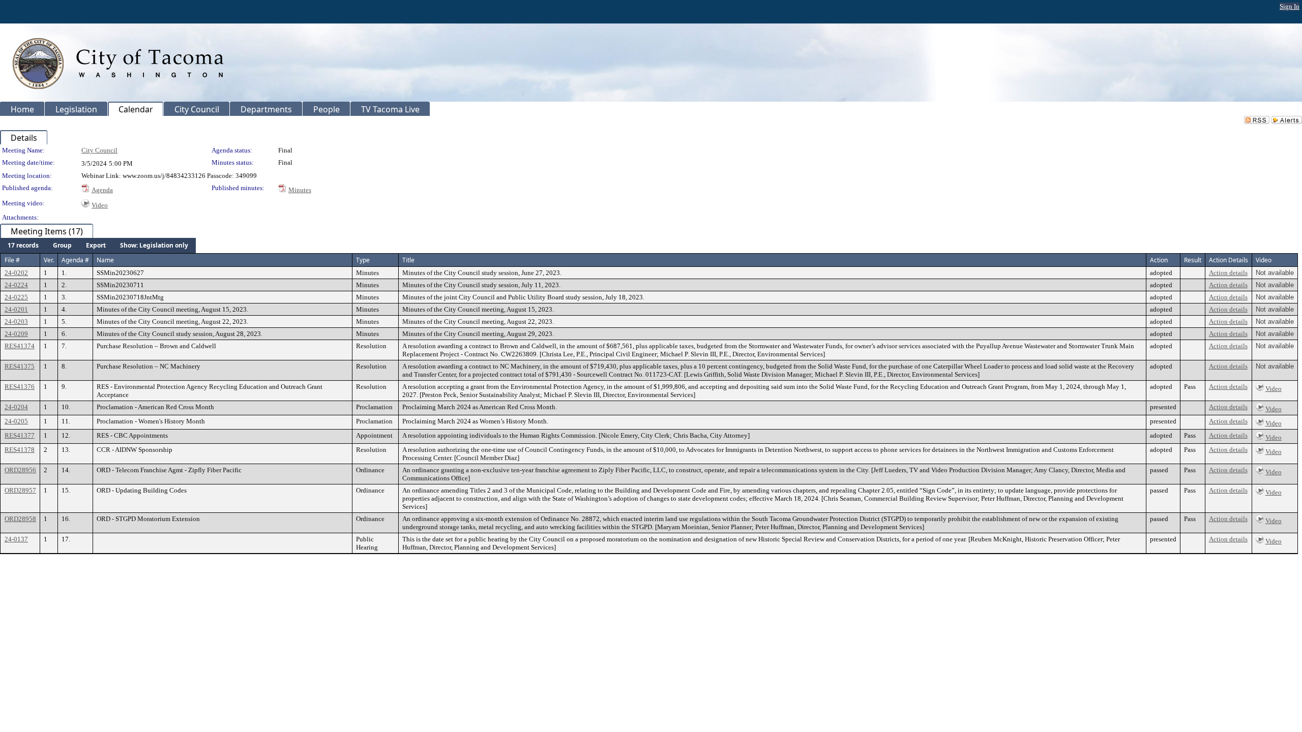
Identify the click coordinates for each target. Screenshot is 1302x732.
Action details (1228, 273)
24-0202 (16, 273)
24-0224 (16, 285)
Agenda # (75, 260)
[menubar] (98, 245)
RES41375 (20, 366)
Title (408, 260)
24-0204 (16, 407)
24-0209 (16, 334)
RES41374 (20, 346)
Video (100, 205)
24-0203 (16, 321)
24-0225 (16, 297)
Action (1159, 260)
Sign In (1289, 6)
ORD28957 (20, 490)
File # (12, 260)
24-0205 (16, 421)
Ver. (49, 260)
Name (105, 260)
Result (1192, 260)
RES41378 (20, 449)
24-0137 (16, 539)
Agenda (102, 190)
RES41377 (20, 435)
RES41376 (20, 386)
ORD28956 (20, 470)
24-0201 (16, 309)
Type (363, 260)
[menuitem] (23, 245)
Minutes (299, 190)
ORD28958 (20, 519)
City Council (99, 150)
